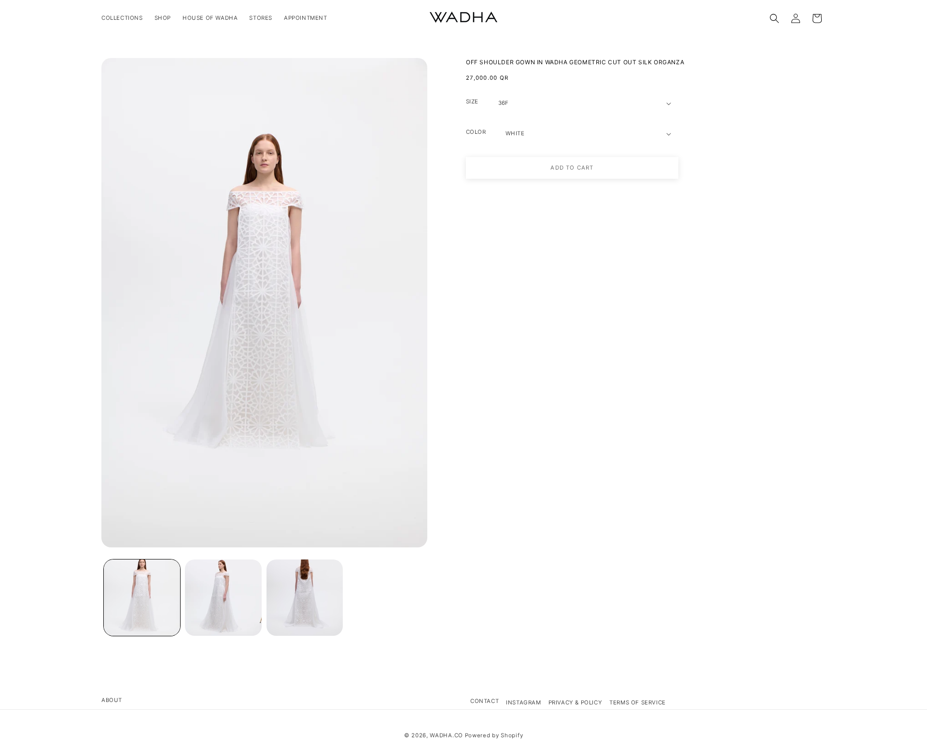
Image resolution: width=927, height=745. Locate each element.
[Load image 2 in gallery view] (223, 597)
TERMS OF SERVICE (637, 702)
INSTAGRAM (523, 702)
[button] (774, 18)
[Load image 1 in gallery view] (142, 597)
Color (476, 132)
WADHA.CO (446, 735)
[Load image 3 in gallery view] (305, 597)
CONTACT (484, 701)
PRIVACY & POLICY (575, 702)
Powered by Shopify (494, 735)
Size (472, 101)
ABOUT (111, 700)
